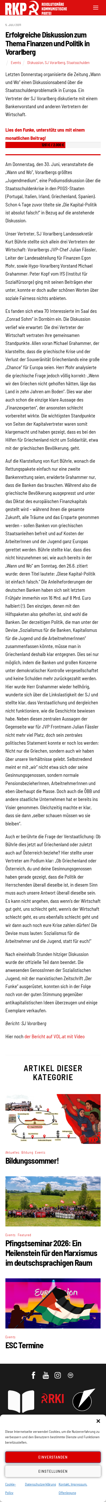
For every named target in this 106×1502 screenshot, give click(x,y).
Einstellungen (53, 1471)
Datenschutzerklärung (40, 1484)
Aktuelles (12, 1152)
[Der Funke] (33, 13)
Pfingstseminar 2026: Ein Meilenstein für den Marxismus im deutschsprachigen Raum (51, 1252)
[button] (98, 1421)
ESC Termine (24, 1345)
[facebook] (33, 1373)
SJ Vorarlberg (55, 62)
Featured (24, 1235)
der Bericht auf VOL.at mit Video (54, 1036)
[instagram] (58, 1373)
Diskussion (35, 62)
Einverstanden (53, 1457)
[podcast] (70, 1373)
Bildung (27, 1152)
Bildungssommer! (32, 1160)
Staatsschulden (78, 62)
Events (16, 62)
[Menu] (96, 7)
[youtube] (46, 1373)
